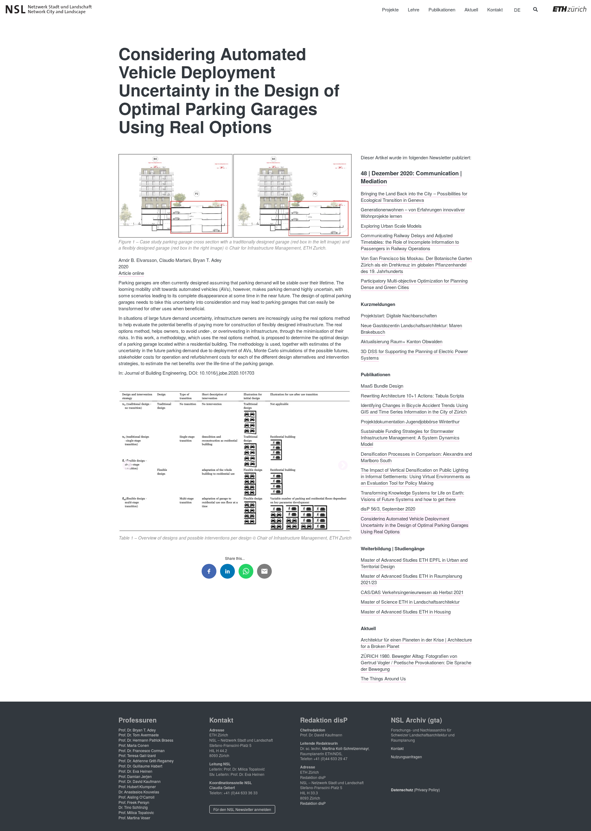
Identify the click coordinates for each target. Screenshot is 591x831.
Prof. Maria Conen (134, 745)
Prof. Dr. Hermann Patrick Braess (146, 740)
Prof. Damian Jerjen (135, 776)
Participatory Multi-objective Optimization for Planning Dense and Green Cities (414, 283)
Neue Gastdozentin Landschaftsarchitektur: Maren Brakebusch (411, 328)
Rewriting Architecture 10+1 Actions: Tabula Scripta (412, 395)
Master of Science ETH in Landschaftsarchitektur (410, 601)
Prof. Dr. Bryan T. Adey (137, 729)
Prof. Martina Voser (134, 817)
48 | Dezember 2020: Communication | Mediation (411, 177)
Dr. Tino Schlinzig (133, 807)
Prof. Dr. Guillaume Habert (140, 765)
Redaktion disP (313, 803)
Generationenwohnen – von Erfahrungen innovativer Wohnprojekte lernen (413, 212)
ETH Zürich (564, 9)
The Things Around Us (383, 678)
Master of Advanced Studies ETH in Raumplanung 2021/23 (411, 578)
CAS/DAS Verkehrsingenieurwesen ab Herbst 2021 (412, 592)
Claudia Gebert (222, 787)
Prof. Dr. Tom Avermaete (139, 734)
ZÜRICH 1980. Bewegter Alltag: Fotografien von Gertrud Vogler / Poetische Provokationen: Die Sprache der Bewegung (416, 662)
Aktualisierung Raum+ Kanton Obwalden (401, 341)
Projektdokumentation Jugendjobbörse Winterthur (410, 421)
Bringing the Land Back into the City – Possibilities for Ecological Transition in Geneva (414, 196)
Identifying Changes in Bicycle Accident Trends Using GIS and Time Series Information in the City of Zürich (414, 408)
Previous (127, 465)
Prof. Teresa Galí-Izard (137, 755)
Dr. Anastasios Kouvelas (139, 791)
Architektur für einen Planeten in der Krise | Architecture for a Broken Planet (416, 642)
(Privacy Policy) (415, 789)
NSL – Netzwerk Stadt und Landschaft (51, 9)
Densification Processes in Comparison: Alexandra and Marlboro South (416, 456)
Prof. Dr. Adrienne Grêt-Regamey (146, 760)
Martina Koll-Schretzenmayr (345, 748)
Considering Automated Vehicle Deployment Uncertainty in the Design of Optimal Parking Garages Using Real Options (414, 524)
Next (342, 465)
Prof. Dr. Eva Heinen (135, 771)
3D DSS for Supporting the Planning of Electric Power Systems (414, 354)
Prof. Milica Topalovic (136, 812)
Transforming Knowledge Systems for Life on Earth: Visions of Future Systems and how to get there (412, 495)
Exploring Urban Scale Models (391, 225)
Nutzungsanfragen (406, 756)
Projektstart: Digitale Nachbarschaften (399, 315)
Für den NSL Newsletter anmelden (242, 809)
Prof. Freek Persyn (134, 802)
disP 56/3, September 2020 (388, 508)
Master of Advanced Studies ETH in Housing (406, 611)
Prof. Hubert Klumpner (137, 786)
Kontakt (397, 748)
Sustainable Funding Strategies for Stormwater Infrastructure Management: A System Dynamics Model (410, 437)
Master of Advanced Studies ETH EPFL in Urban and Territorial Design (414, 562)
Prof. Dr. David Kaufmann (140, 781)
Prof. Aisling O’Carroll (137, 797)
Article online (131, 273)
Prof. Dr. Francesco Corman (142, 750)
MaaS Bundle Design (382, 385)
